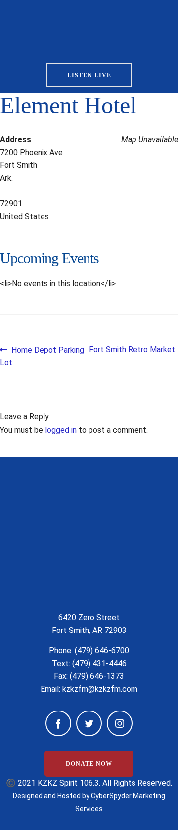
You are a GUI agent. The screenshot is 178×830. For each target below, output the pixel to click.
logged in (61, 430)
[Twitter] (89, 723)
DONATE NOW (89, 763)
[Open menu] (153, 28)
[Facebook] (58, 723)
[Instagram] (120, 723)
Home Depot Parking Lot (42, 355)
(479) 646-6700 (102, 650)
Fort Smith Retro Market (132, 349)
